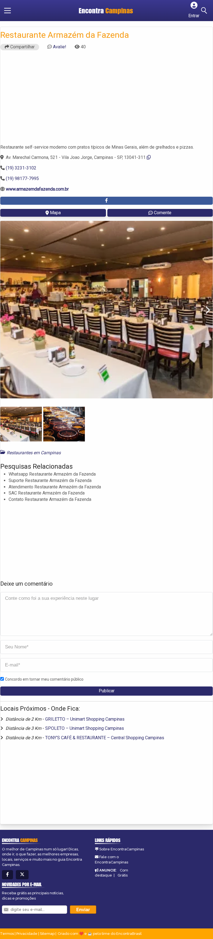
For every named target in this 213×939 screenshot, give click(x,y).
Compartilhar (22, 46)
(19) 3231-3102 (21, 168)
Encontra (106, 10)
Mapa (55, 212)
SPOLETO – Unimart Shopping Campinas (84, 728)
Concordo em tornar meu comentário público (44, 679)
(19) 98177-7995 (22, 178)
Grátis (123, 875)
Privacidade (26, 933)
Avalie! (59, 46)
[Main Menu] (7, 10)
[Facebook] (7, 874)
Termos (7, 933)
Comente (162, 212)
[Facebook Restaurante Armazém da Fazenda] (106, 201)
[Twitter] (22, 874)
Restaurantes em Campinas (34, 452)
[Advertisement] (106, 100)
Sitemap (47, 933)
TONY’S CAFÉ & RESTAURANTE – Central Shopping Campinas (104, 737)
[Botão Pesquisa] (205, 10)
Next (204, 309)
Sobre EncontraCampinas (121, 849)
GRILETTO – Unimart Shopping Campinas (85, 719)
